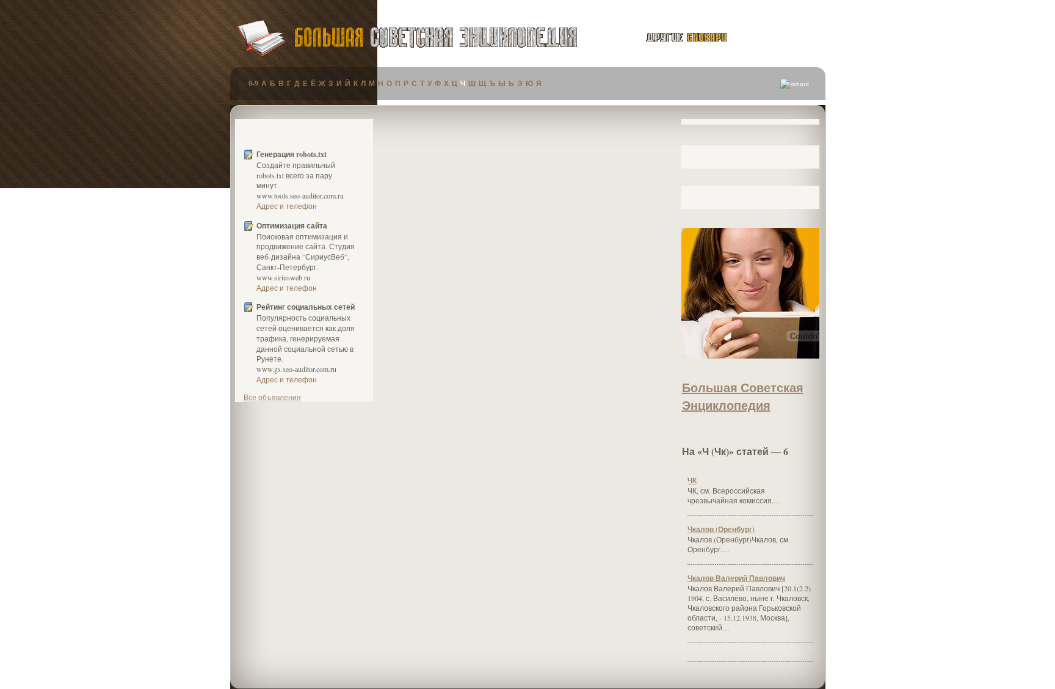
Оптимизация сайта (291, 226)
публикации (779, 39)
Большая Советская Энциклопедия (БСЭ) (436, 37)
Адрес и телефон (286, 206)
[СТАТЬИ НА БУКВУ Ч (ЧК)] (750, 433)
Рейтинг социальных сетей (305, 307)
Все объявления (272, 397)
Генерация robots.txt (291, 154)
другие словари (672, 37)
